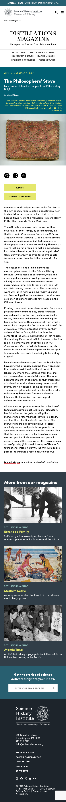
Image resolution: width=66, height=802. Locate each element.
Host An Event (23, 761)
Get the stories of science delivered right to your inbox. (33, 676)
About (20, 187)
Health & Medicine (45, 56)
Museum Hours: (16, 3)
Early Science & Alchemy (42, 52)
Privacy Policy (23, 791)
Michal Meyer (12, 462)
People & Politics (47, 60)
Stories (8, 21)
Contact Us (22, 766)
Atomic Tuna (13, 649)
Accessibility (22, 794)
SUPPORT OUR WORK (20, 196)
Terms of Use (40, 791)
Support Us (22, 771)
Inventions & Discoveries (23, 60)
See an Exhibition (25, 752)
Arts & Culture (19, 52)
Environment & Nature (22, 56)
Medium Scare (15, 590)
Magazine (16, 21)
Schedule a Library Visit (28, 757)
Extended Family (16, 531)
